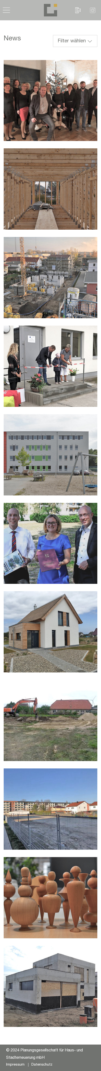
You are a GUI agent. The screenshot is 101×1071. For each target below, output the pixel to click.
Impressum (15, 1065)
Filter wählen (72, 41)
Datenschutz (41, 1065)
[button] (6, 10)
